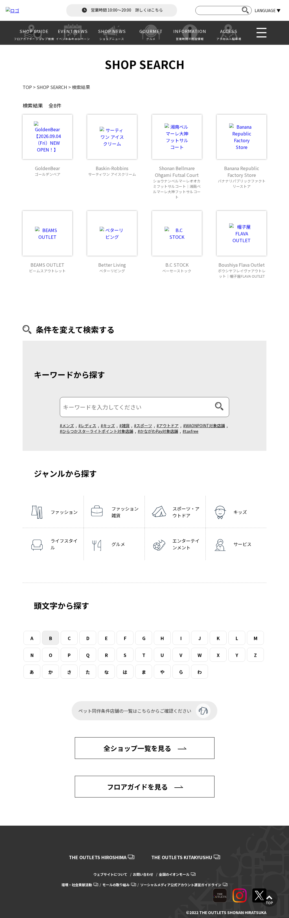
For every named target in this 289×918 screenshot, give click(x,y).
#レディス (87, 425)
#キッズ (108, 425)
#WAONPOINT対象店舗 (204, 425)
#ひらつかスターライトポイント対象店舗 (96, 431)
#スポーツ (143, 425)
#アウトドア (168, 425)
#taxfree (190, 431)
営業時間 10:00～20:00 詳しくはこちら (126, 10)
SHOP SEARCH (52, 87)
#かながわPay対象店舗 (158, 431)
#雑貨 (124, 425)
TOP (27, 87)
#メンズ (67, 425)
